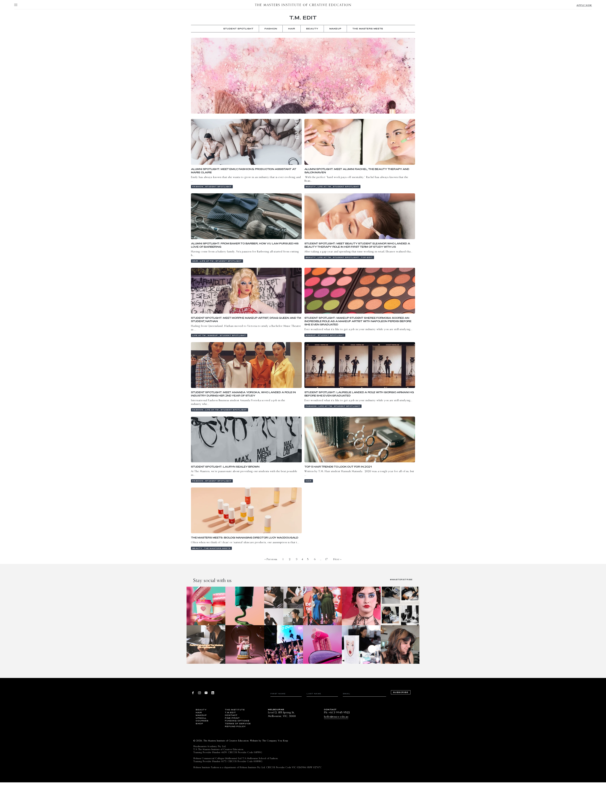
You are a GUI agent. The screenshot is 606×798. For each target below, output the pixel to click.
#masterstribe (401, 579)
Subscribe (400, 692)
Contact (231, 715)
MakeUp (335, 28)
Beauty (201, 710)
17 (326, 559)
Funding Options (237, 721)
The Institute (235, 710)
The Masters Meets (367, 28)
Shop (199, 723)
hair (291, 28)
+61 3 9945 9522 (339, 712)
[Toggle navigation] (15, 4)
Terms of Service (237, 723)
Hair (199, 712)
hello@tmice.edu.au (336, 717)
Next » (337, 559)
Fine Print (232, 718)
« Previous (270, 559)
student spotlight (238, 28)
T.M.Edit (230, 712)
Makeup (201, 715)
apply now (584, 5)
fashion (270, 28)
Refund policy (235, 726)
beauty (312, 28)
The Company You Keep (275, 741)
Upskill (201, 718)
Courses (202, 721)
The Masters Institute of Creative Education (303, 4)
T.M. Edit (303, 17)
